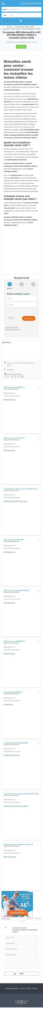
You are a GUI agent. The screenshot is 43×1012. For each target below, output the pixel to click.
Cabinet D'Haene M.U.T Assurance (15, 501)
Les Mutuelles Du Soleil (12, 755)
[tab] (21, 388)
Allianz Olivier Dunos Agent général (16, 806)
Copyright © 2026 (11, 988)
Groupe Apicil (8, 704)
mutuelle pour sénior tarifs (24, 27)
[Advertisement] (21, 250)
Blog (28, 988)
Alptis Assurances (10, 857)
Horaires (22, 921)
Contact (34, 988)
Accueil (9, 27)
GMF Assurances (9, 399)
